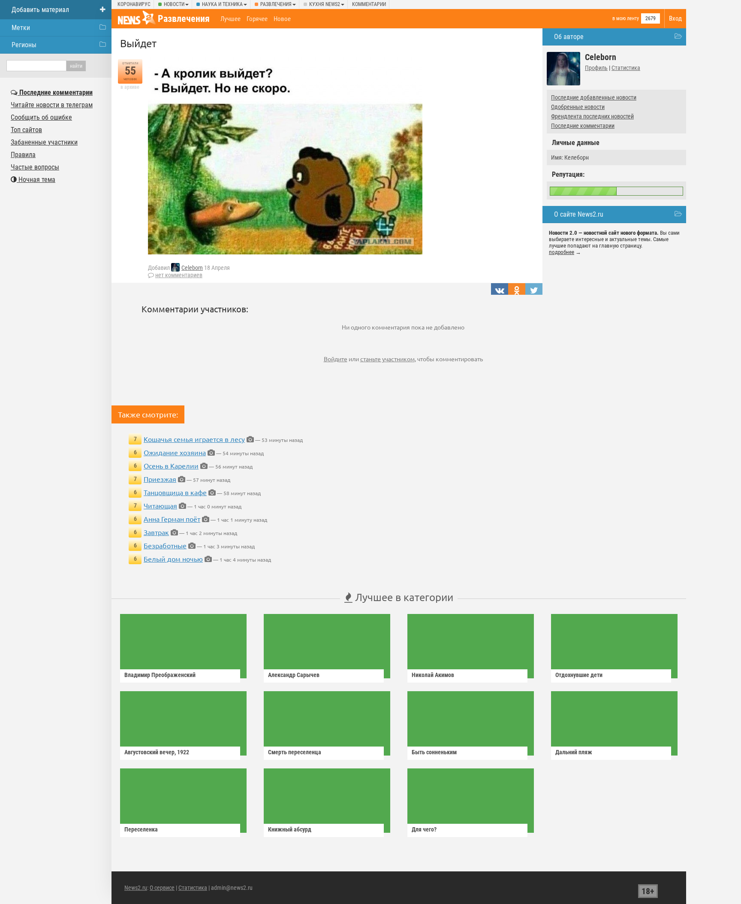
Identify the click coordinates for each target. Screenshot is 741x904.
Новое (282, 19)
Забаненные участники (44, 142)
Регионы (24, 45)
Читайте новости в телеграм (52, 105)
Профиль (596, 67)
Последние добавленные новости (593, 97)
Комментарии (369, 4)
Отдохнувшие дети (578, 674)
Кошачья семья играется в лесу (194, 439)
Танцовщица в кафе (175, 492)
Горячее (257, 19)
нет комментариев (178, 275)
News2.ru (135, 887)
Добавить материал (40, 10)
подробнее (561, 252)
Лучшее (230, 19)
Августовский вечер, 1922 (156, 752)
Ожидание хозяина (175, 452)
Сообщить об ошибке (41, 117)
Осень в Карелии (171, 465)
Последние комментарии (582, 125)
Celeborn (192, 267)
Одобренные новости (578, 106)
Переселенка (141, 829)
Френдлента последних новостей (592, 116)
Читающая (160, 505)
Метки (21, 28)
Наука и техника (222, 4)
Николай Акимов (433, 674)
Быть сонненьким (434, 752)
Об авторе (569, 37)
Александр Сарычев (293, 674)
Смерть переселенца (294, 752)
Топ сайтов (26, 130)
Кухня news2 (324, 4)
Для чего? (424, 829)
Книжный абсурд (289, 829)
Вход (675, 18)
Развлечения (276, 4)
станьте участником (387, 359)
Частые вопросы (35, 167)
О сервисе (162, 887)
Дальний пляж (573, 752)
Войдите (335, 359)
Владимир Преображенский (160, 674)
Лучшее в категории (402, 597)
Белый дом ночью (173, 558)
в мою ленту (625, 18)
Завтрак (156, 532)
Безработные (165, 545)
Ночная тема (36, 179)
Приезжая (160, 479)
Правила (23, 155)
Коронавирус (134, 4)
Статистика (625, 67)
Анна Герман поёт (172, 518)
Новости (174, 4)
